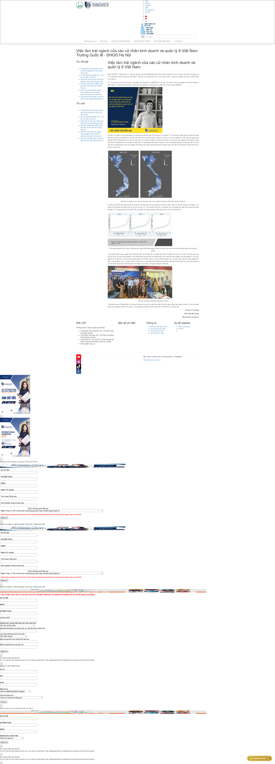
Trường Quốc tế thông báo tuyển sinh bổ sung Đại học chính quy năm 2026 (92, 70)
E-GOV (147, 3)
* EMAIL (3, 483)
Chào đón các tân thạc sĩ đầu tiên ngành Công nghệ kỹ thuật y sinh (92, 80)
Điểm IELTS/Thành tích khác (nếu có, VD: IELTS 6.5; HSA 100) (22, 628)
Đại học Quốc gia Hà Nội (158, 326)
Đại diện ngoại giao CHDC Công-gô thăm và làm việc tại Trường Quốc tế (92, 86)
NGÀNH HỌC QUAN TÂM (9, 736)
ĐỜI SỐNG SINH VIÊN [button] (162, 41)
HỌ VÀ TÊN (4, 598)
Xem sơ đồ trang (184, 326)
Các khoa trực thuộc (157, 331)
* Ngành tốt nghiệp (7, 490)
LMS (146, 8)
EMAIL (2, 604)
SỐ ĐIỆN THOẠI (5, 611)
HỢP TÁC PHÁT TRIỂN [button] (142, 41)
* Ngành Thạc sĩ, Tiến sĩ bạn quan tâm (14, 511)
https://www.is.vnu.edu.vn (152, 360)
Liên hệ (147, 12)
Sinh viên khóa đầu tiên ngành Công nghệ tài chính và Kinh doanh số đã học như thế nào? (91, 92)
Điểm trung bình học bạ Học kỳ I (12, 644)
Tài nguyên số (150, 10)
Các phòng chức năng (157, 329)
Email (2, 682)
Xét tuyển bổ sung (258, 758)
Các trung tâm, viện (157, 333)
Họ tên (2, 669)
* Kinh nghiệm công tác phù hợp (12, 503)
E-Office (147, 5)
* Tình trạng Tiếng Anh (8, 496)
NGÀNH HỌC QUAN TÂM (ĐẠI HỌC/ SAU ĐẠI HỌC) (18, 623)
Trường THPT (5, 617)
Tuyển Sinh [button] (178, 41)
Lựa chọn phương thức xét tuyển (12, 634)
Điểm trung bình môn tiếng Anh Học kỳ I (14, 639)
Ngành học (4, 689)
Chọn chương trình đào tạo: (38, 508)
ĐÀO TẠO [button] (103, 41)
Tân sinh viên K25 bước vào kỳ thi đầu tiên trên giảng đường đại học (92, 97)
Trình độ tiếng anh (7, 695)
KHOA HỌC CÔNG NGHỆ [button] (121, 41)
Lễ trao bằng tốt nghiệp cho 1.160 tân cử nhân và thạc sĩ (92, 76)
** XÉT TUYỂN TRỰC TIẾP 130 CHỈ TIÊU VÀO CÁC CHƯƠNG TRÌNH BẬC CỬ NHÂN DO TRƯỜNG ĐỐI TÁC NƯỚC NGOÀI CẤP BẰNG (47, 595)
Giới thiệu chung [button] (90, 41)
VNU (146, 1)
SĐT (1, 676)
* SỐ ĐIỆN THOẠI (6, 477)
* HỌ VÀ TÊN (4, 470)
